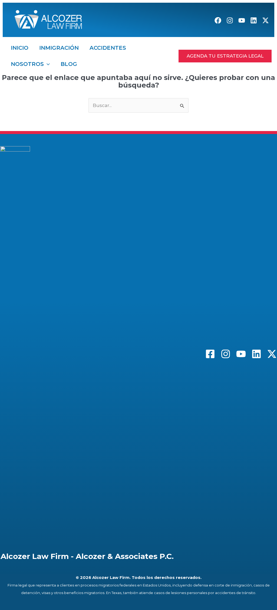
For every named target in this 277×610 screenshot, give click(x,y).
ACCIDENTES (108, 48)
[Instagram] (229, 20)
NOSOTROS (27, 64)
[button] (47, 64)
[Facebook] (218, 20)
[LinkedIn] (253, 20)
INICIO (19, 48)
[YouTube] (241, 20)
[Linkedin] (256, 354)
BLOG (69, 64)
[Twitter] (272, 354)
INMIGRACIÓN (59, 48)
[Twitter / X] (265, 20)
